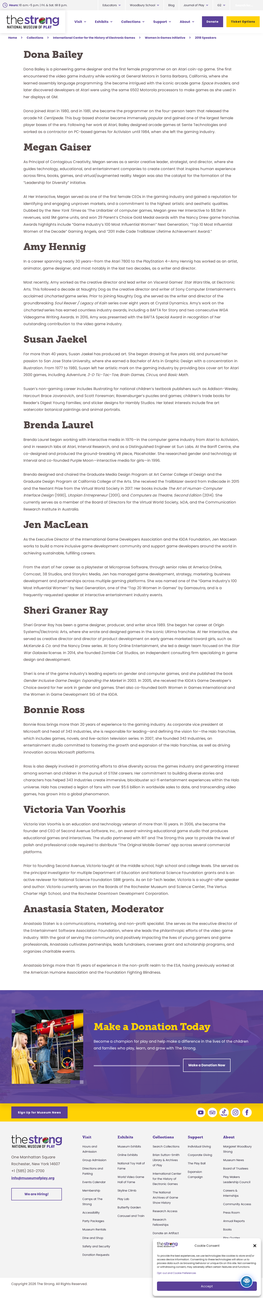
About (185, 21)
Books (227, 1229)
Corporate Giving (200, 1155)
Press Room (231, 1212)
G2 (219, 5)
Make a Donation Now (206, 1065)
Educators (110, 5)
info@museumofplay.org (32, 1178)
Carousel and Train (131, 1216)
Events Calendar (94, 1182)
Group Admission (94, 1160)
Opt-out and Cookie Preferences (176, 1273)
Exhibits (101, 21)
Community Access (237, 1204)
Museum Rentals (94, 1229)
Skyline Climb (127, 1190)
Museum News (233, 1160)
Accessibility (91, 1212)
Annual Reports (234, 1221)
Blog (171, 5)
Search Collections (166, 1146)
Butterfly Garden (129, 1207)
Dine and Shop (92, 1238)
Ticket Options (243, 22)
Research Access (165, 1211)
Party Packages (93, 1221)
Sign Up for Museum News (39, 1112)
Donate (212, 22)
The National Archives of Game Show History (165, 1197)
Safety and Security (96, 1246)
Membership (91, 1190)
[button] (255, 1246)
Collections (131, 21)
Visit (78, 21)
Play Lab (123, 1199)
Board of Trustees (235, 1168)
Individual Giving (199, 1146)
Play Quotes (231, 1238)
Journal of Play (193, 5)
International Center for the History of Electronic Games (167, 1179)
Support (160, 21)
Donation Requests (95, 1255)
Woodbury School (142, 5)
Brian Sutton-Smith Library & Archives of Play (166, 1160)
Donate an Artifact (166, 1233)
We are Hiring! (36, 1194)
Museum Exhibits (129, 1146)
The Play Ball (196, 1163)
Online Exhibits (128, 1155)
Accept (207, 1286)
